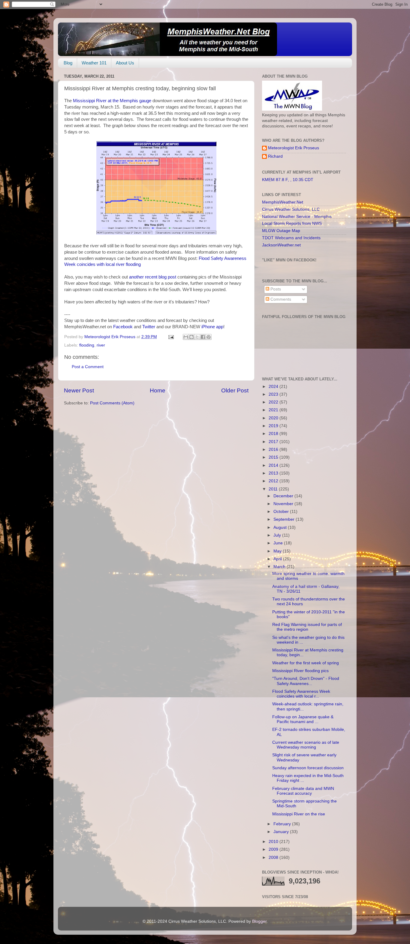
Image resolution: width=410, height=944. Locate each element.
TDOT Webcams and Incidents (291, 238)
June (278, 543)
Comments (280, 299)
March (280, 566)
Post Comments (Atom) (112, 403)
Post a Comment (88, 367)
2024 (274, 386)
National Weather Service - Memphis (297, 216)
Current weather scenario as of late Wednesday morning (305, 744)
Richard (275, 156)
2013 (274, 473)
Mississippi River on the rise (298, 814)
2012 (274, 481)
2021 (274, 410)
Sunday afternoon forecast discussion (308, 768)
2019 (274, 426)
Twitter (148, 326)
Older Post (235, 390)
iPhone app (212, 326)
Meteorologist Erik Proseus (293, 148)
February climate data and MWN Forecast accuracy (303, 791)
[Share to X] (197, 337)
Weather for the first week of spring (305, 663)
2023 (274, 394)
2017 (274, 441)
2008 (274, 857)
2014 (274, 465)
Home (157, 390)
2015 (274, 457)
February (282, 824)
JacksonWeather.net (281, 245)
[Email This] (186, 337)
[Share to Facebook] (203, 337)
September (284, 519)
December (283, 496)
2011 (274, 489)
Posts (275, 289)
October (281, 511)
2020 (274, 418)
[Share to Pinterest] (209, 337)
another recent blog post (152, 277)
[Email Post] (170, 337)
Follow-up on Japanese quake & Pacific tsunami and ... (302, 719)
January (281, 831)
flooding (86, 345)
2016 (274, 449)
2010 (274, 841)
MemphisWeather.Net (282, 202)
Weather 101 (94, 62)
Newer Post (79, 390)
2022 (274, 402)
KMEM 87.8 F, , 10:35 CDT (287, 179)
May (278, 551)
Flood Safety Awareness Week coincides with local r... (301, 693)
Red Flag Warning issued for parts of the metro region (307, 627)
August (280, 527)
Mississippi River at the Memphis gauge (112, 100)
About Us (125, 62)
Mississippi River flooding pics (300, 671)
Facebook (123, 326)
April (278, 559)
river (101, 345)
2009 (274, 849)
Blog (68, 62)
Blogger (259, 921)
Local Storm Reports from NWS (292, 223)
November (283, 504)
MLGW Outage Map (281, 230)
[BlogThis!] (191, 337)
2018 (274, 433)
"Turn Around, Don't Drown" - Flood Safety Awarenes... (305, 681)
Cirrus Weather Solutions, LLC (291, 209)
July (277, 535)
